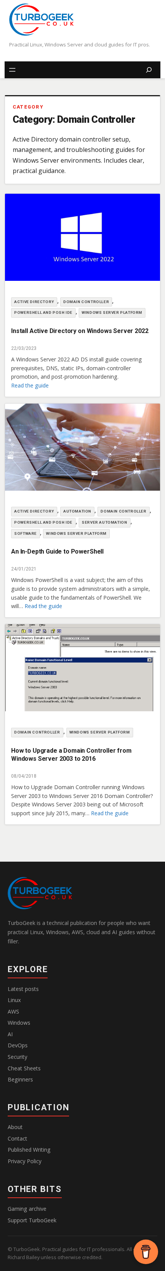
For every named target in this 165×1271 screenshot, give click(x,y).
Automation (77, 511)
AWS (13, 1011)
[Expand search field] (149, 70)
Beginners (20, 1079)
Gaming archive (27, 1208)
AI (10, 1034)
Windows (19, 1022)
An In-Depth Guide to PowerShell (57, 551)
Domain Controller (86, 302)
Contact (17, 1138)
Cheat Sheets (24, 1068)
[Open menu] (12, 69)
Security (17, 1056)
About (15, 1127)
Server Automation (104, 522)
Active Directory (34, 302)
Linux (14, 1000)
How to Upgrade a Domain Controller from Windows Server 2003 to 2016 (71, 755)
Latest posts (23, 988)
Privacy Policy (24, 1161)
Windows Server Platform (112, 312)
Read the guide (30, 385)
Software (25, 533)
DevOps (18, 1045)
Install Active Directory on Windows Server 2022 (79, 331)
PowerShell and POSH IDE (43, 312)
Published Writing (29, 1149)
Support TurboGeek (32, 1220)
